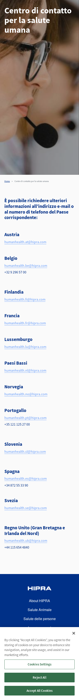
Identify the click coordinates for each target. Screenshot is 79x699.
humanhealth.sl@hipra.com (25, 451)
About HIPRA (39, 600)
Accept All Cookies (40, 690)
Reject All (39, 677)
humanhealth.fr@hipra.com (25, 323)
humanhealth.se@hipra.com (25, 508)
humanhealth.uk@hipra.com (25, 540)
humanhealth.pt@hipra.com (25, 417)
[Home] (39, 589)
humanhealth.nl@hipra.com (25, 370)
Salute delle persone (39, 618)
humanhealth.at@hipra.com (25, 242)
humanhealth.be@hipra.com (25, 265)
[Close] (74, 633)
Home (7, 181)
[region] (39, 663)
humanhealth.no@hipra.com (25, 394)
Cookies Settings (39, 664)
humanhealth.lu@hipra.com (25, 346)
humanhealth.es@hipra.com (25, 478)
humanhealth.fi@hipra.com (24, 299)
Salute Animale (40, 609)
